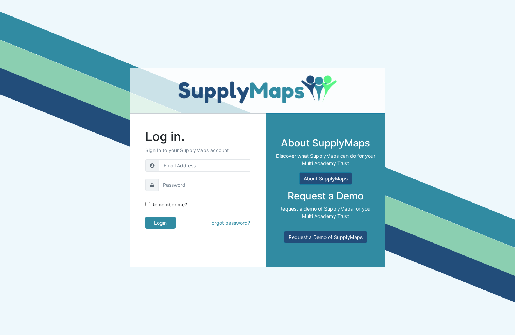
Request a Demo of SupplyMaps (326, 237)
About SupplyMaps (326, 179)
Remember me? (169, 204)
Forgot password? (229, 223)
